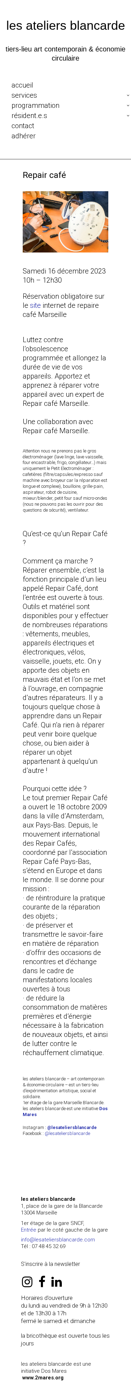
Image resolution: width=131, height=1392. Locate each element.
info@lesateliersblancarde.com (58, 1240)
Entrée (28, 1230)
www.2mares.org (43, 1377)
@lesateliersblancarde (67, 1133)
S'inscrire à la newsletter (50, 1264)
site (34, 305)
